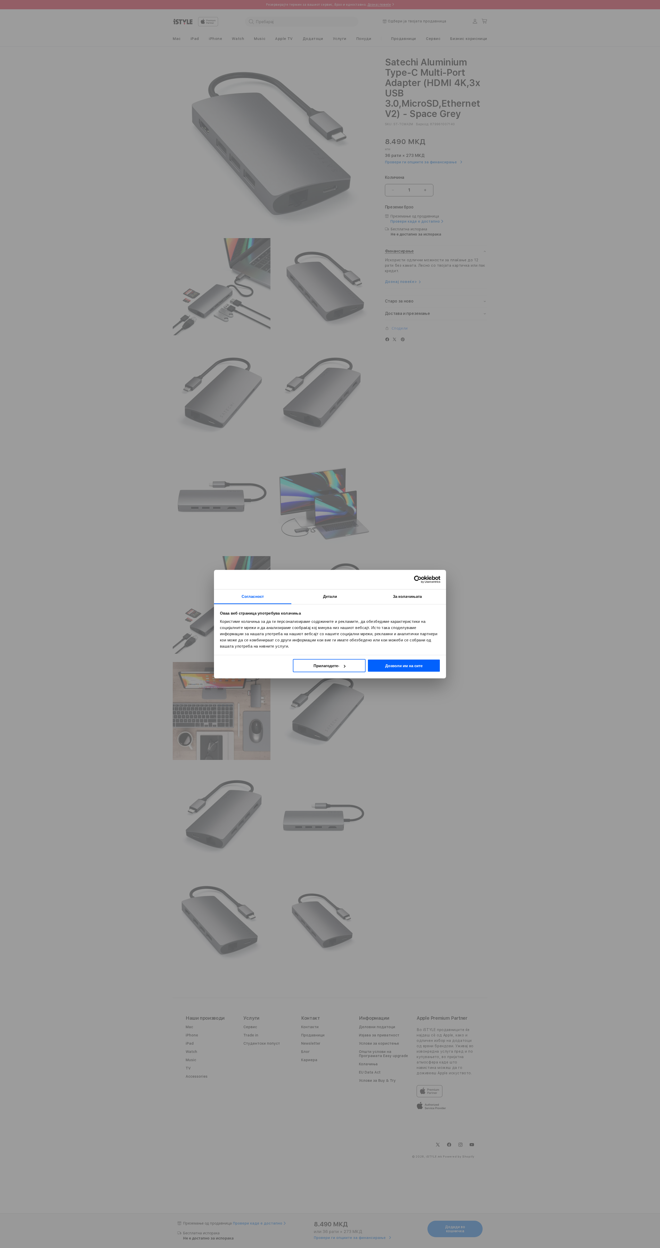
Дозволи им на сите (404, 666)
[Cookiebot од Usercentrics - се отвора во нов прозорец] (417, 579)
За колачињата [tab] (407, 596)
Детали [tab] (330, 596)
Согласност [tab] (253, 596)
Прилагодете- (326, 666)
